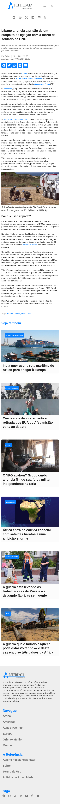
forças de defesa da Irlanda (16, 119)
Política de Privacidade (18, 777)
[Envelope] (39, 17)
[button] (44, 5)
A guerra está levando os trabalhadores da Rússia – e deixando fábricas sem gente (25, 591)
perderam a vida (30, 245)
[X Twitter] (26, 17)
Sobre (7, 765)
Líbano (24, 73)
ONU (23, 313)
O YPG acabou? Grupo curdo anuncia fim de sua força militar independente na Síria (27, 480)
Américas (9, 721)
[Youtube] (26, 795)
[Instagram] (20, 17)
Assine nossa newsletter (19, 759)
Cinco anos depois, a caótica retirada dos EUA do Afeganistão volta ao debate (28, 422)
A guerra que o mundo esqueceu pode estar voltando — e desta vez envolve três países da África (28, 648)
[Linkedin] (33, 17)
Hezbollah (7, 89)
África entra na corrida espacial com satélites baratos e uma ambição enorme (27, 534)
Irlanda (10, 313)
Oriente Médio (12, 739)
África (7, 715)
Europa (7, 733)
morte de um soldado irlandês (29, 79)
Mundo (7, 745)
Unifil (29, 313)
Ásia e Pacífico (13, 727)
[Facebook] (14, 17)
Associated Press (42, 84)
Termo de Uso (12, 771)
